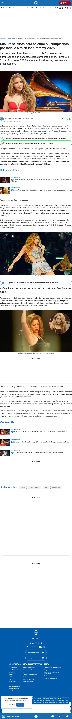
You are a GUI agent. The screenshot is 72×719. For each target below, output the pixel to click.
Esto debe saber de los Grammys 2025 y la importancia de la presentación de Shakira (42, 442)
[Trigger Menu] (2, 3)
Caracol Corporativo (14, 688)
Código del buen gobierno (30, 674)
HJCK (10, 677)
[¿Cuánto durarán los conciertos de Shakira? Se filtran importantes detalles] (5, 453)
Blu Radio (2, 38)
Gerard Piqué (42, 306)
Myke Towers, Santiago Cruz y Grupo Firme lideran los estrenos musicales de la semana (43, 190)
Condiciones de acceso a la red (52, 667)
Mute (52, 716)
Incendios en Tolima (29, 8)
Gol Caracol (12, 672)
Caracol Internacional (14, 686)
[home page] (36, 3)
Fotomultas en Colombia (15, 8)
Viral (46, 487)
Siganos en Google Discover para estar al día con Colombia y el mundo (29, 143)
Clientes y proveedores (29, 679)
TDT (24, 672)
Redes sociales (56, 487)
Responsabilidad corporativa (51, 670)
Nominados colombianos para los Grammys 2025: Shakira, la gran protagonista (40, 431)
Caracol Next (12, 691)
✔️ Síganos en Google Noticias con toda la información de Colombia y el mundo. (33, 283)
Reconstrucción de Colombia (43, 8)
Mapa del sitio (27, 684)
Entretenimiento (11, 38)
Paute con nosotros (28, 681)
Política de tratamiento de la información (51, 673)
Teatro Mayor (12, 684)
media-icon (36, 716)
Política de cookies (49, 676)
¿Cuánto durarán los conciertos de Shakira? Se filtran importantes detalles (38, 452)
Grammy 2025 (47, 128)
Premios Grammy (34, 487)
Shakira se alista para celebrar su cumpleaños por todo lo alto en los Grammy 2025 (39, 38)
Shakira (23, 487)
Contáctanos (26, 677)
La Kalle (11, 674)
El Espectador (12, 681)
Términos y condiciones (50, 678)
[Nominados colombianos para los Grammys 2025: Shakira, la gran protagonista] (5, 432)
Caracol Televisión (13, 670)
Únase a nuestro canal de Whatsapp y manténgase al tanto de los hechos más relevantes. (36, 139)
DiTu (10, 679)
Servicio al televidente (29, 667)
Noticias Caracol (13, 667)
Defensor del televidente (29, 670)
